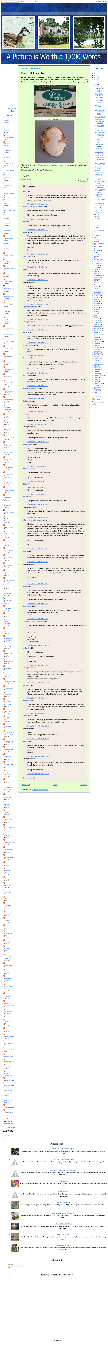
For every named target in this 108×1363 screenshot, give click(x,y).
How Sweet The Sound (8, 186)
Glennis (26, 358)
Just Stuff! (6, 972)
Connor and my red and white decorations (99, 99)
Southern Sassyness (9, 1036)
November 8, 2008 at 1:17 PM (37, 504)
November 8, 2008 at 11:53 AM (38, 494)
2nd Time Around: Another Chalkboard (63, 1170)
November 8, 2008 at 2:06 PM (37, 517)
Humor (96, 309)
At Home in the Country (8, 820)
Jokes (95, 313)
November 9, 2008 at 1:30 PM (37, 698)
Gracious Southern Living (9, 383)
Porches (96, 345)
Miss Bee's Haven (8, 452)
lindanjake (6, 899)
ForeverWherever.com (9, 194)
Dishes (95, 273)
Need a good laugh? (98, 90)
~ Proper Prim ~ (8, 711)
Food (95, 288)
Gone (25, 586)
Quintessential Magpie (7, 498)
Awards (96, 241)
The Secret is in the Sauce (9, 203)
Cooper (96, 269)
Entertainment (98, 275)
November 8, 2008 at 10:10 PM (38, 645)
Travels (96, 379)
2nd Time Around (99, 230)
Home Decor (97, 303)
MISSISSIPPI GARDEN (7, 979)
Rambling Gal (7, 879)
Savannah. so (97, 357)
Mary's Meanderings (9, 210)
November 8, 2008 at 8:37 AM (37, 385)
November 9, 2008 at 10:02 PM (38, 726)
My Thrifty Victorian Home (8, 1074)
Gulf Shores (97, 298)
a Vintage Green (8, 217)
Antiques (96, 236)
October (97, 208)
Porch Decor (97, 343)
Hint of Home (7, 726)
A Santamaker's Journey (8, 906)
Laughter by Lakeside (7, 430)
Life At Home (7, 275)
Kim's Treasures (8, 864)
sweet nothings (8, 565)
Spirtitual (96, 368)
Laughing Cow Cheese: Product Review (99, 140)
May (96, 219)
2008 (95, 84)
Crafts (95, 271)
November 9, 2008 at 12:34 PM (38, 683)
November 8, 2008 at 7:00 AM (37, 254)
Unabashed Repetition (7, 1067)
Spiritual (96, 366)
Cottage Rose (7, 694)
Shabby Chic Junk (9, 1080)
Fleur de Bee (27, 468)
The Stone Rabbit (8, 335)
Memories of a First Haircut (99, 152)
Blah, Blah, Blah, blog (8, 558)
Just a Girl (6, 248)
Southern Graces (8, 1056)
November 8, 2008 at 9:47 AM (37, 411)
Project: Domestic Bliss (8, 987)
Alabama (96, 234)
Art (95, 238)
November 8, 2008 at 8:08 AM (37, 342)
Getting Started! (99, 103)
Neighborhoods (98, 326)
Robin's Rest (7, 920)
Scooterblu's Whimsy (7, 949)
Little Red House (8, 550)
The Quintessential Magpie (32, 520)
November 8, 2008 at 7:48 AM (37, 319)
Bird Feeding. (97, 250)
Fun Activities (97, 292)
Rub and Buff (97, 355)
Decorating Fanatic (9, 1030)
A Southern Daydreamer (7, 320)
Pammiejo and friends (7, 871)
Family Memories (98, 283)
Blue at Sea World (100, 117)
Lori (24, 221)
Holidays (96, 301)
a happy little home (9, 1107)
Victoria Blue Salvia (98, 167)
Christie (26, 741)
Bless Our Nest (8, 615)
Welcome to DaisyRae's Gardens (9, 1004)
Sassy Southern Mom (8, 934)
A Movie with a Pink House (99, 149)
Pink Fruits (63, 1181)
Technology (97, 373)
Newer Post (26, 784)
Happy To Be (7, 608)
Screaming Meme (8, 857)
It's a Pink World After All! (99, 204)
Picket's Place (7, 505)
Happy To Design (8, 467)
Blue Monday (97, 260)
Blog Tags (96, 254)
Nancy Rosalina (28, 715)
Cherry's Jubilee (8, 281)
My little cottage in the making (9, 639)
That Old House (8, 363)
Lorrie (25, 191)
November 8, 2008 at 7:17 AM (37, 279)
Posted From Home (9, 1085)
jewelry (96, 311)
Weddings (96, 385)
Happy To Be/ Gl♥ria (30, 388)
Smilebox (96, 362)
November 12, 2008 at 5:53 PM (38, 773)
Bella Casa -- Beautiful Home (8, 996)
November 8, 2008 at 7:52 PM (37, 561)
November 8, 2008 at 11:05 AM (38, 466)
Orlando (96, 332)
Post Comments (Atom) (40, 789)
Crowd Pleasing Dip (99, 160)
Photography (97, 339)
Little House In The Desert (9, 765)
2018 (95, 71)
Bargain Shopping (99, 243)
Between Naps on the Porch (8, 130)
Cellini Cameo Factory (55, 119)
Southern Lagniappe (9, 268)
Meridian (96, 321)
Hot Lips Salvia (63, 1191)
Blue (95, 258)
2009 (95, 82)
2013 (95, 75)
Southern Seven (8, 356)
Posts (12, 1264)
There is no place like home (8, 400)
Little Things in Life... (8, 718)
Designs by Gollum (9, 305)
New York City (98, 330)
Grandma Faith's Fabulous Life (8, 957)
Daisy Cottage (7, 892)
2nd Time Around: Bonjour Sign (63, 1159)
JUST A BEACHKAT (7, 445)
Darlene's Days (8, 675)
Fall (95, 281)
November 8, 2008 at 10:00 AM (38, 424)
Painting (96, 337)
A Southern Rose (8, 688)
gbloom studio (28, 345)
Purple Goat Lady (8, 661)
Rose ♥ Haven (7, 646)
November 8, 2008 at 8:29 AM (37, 373)
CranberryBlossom (9, 369)
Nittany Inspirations (9, 842)
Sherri (25, 496)
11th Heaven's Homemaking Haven (9, 489)
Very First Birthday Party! (100, 171)
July (96, 214)
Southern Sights (98, 364)
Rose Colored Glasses (7, 543)
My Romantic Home (9, 328)
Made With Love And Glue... (8, 297)
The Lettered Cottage (7, 231)
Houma (96, 307)
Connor (96, 267)
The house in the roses (8, 631)
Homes (96, 305)
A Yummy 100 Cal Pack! (100, 182)
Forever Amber (8, 1043)
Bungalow (6, 587)
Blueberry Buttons (9, 749)
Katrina (96, 317)
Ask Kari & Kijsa (8, 1112)
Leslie (25, 483)
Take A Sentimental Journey (9, 828)
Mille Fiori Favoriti (9, 144)
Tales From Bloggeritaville (7, 797)
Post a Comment (29, 778)
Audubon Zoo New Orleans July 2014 (63, 1149)
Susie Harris (7, 262)
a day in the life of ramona (8, 850)
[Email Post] (87, 179)
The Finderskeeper (9, 512)
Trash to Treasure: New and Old (100, 163)
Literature (96, 319)
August (97, 212)
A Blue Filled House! (98, 195)
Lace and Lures (8, 423)
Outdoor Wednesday (99, 334)
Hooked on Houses (9, 170)
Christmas (97, 263)
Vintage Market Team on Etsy (8, 788)
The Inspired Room (9, 137)
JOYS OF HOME (8, 527)
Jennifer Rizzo (7, 668)
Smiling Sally (7, 416)
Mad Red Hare (8, 376)
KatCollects (27, 606)
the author (27, 685)
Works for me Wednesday (97, 389)
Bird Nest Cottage (8, 836)
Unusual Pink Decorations (99, 94)
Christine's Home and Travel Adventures (8, 240)
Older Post (83, 784)
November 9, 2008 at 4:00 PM (37, 713)
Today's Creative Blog (8, 178)
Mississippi (97, 324)
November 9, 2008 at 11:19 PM (38, 739)
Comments (13, 1268)
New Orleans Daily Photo (9, 475)
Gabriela (26, 648)
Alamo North (7, 914)
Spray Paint (97, 369)
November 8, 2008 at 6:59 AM (37, 229)
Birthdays (96, 252)
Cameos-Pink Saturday (32, 73)
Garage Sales (97, 294)
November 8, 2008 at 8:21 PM (37, 618)
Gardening (97, 296)
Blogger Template (7, 1135)
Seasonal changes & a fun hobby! (100, 156)
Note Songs (7, 223)
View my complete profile (98, 403)
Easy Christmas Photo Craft (99, 122)
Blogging (96, 256)
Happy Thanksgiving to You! (99, 106)
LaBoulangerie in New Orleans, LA (63, 1213)
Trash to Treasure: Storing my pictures (100, 190)
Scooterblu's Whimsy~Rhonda (34, 206)
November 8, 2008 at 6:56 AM (37, 204)
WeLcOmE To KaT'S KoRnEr (8, 805)
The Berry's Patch (8, 965)
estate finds (97, 277)
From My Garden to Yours (9, 1050)
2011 (95, 77)
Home (55, 784)
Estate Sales (97, 279)
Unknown (26, 401)
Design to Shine (8, 781)
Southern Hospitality (6, 121)
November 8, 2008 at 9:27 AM (37, 398)
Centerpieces (97, 262)
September (98, 210)
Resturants (97, 351)
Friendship (97, 290)
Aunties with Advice (9, 681)
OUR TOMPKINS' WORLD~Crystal (9, 733)
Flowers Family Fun (9, 1062)
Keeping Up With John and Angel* (8, 742)
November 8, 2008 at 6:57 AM (37, 219)
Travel (95, 377)
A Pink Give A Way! (63, 1234)
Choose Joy (7, 812)
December (98, 86)
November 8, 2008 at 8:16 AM (37, 355)
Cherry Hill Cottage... (7, 312)
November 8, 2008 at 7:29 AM (37, 304)
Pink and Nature (99, 119)
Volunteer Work (98, 383)
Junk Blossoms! (8, 1090)
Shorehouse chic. (8, 885)
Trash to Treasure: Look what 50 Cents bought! (100, 134)
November (98, 88)
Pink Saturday (84, 181)
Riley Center (97, 353)
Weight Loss (97, 387)
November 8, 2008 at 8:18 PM (37, 603)
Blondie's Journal (8, 255)
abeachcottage (7, 593)
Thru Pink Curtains (30, 306)
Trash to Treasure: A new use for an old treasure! (100, 112)
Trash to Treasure (98, 375)
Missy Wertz (27, 256)
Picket (25, 332)
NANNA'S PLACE (9, 437)
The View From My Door (9, 572)
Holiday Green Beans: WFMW (100, 129)
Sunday (96, 372)
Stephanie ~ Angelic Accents (33, 621)
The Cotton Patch (8, 927)
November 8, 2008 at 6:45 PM (37, 549)
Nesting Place (7, 150)
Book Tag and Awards (99, 145)
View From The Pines (8, 1022)
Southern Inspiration (7, 622)
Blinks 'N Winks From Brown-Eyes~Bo (8, 1013)
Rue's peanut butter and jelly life (9, 392)
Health (95, 299)
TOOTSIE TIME (8, 164)
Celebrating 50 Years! (99, 178)
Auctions (96, 239)
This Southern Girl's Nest (9, 534)
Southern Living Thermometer (99, 125)
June (96, 217)
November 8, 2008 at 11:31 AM (38, 481)
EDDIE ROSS (7, 1095)
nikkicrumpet (28, 375)
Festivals (96, 286)
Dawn (25, 232)
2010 (95, 80)
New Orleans (97, 328)
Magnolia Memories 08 (9, 519)
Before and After (98, 247)
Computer (96, 265)
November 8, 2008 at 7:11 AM (37, 267)
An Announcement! (100, 199)
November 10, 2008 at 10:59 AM (38, 756)
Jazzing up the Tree (63, 1245)
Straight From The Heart (9, 289)
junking (96, 315)
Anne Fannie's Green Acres (7, 773)
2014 (95, 73)
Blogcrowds (6, 1137)
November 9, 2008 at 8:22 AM (37, 665)
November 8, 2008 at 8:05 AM (37, 330)
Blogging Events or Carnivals (99, 186)
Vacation (96, 381)
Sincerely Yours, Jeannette (8, 460)
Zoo (95, 392)
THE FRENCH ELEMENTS (8, 408)
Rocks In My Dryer (9, 482)
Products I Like (98, 347)
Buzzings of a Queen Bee (9, 349)
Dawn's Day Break (9, 942)
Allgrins (26, 551)
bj (24, 269)
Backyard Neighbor (9, 341)
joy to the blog (7, 157)
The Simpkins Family (7, 757)
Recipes (96, 349)
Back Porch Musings (9, 580)
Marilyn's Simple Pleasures (8, 1101)
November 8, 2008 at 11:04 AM (38, 441)
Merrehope (97, 323)
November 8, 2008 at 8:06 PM (37, 584)
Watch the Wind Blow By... (8, 654)
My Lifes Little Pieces (7, 601)
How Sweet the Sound (62, 165)
